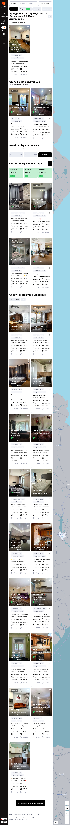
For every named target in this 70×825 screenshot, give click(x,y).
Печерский (15, 58)
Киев (21, 58)
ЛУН (10, 814)
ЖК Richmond (15, 118)
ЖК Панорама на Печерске (18, 499)
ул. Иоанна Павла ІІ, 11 (18, 268)
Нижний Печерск (16, 55)
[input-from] (16, 154)
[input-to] (31, 154)
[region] (61, 412)
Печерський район (14, 817)
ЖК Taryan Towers (17, 335)
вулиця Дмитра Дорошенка (31, 817)
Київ (38, 814)
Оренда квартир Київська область (24, 814)
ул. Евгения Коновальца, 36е (18, 213)
